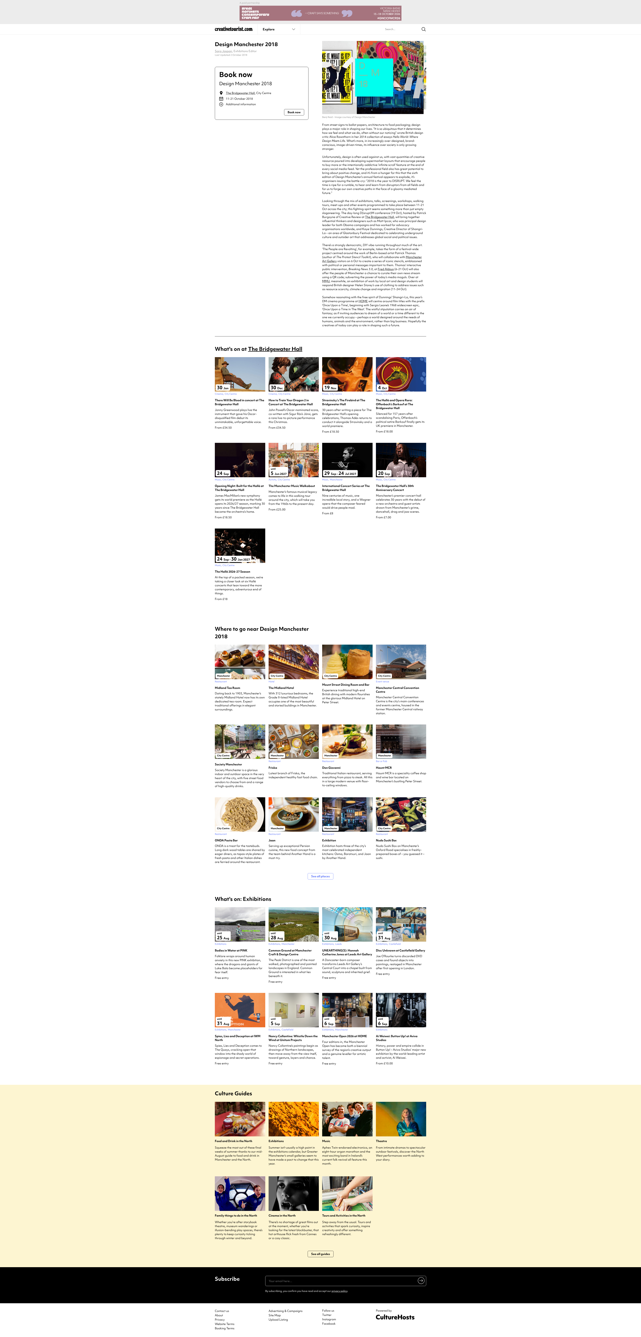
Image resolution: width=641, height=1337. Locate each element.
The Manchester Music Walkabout (292, 486)
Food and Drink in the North (233, 1141)
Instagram (329, 1319)
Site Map (275, 1315)
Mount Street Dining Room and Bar (345, 685)
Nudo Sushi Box (386, 840)
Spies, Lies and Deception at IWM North (237, 1038)
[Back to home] (234, 30)
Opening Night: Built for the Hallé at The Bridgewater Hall (239, 488)
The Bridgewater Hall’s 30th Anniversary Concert (395, 488)
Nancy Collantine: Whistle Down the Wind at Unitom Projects (293, 1038)
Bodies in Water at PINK (231, 950)
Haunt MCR (384, 768)
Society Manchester (228, 764)
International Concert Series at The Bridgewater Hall (346, 488)
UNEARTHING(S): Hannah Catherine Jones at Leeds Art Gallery (347, 952)
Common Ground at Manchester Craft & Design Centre (290, 952)
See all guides (320, 1254)
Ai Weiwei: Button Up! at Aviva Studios (396, 1038)
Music (326, 1141)
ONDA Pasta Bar (226, 840)
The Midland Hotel (281, 688)
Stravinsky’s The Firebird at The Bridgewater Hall (343, 402)
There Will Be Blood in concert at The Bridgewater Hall (239, 402)
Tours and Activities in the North (343, 1215)
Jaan (272, 840)
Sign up (421, 1281)
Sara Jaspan (223, 51)
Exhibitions (276, 1141)
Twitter (327, 1315)
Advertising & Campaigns (285, 1310)
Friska (273, 768)
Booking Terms (224, 1328)
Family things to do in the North (236, 1215)
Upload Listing (278, 1319)
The (379, 217)
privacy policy (339, 1291)
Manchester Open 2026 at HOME (344, 1036)
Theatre (381, 1141)
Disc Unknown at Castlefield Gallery (400, 950)
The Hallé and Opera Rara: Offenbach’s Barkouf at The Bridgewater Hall (394, 404)
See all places (320, 876)
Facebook (329, 1323)
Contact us (222, 1310)
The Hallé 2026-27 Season (232, 571)
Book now (294, 112)
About (219, 1315)
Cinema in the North (282, 1215)
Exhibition (329, 840)
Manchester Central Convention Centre (397, 690)
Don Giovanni (331, 768)
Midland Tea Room (227, 688)
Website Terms (224, 1323)
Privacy (220, 1319)
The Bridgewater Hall (240, 93)
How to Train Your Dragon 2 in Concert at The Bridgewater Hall (291, 402)
